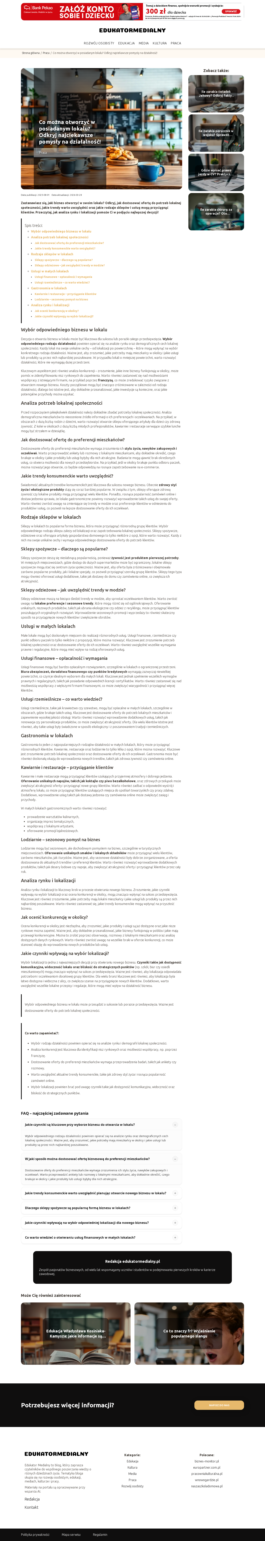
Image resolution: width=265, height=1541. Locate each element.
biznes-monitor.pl (207, 1461)
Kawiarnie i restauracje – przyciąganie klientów (65, 294)
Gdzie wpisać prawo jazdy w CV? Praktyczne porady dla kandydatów (216, 172)
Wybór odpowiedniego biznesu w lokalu (61, 231)
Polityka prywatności (35, 1534)
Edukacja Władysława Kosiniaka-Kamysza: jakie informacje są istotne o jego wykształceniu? (76, 1334)
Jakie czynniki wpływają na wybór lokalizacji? (64, 316)
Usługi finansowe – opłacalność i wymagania (63, 276)
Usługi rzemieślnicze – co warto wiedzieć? (62, 282)
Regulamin (100, 1534)
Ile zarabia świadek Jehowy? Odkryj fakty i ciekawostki (216, 94)
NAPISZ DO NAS (219, 1405)
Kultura (160, 43)
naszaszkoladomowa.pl (207, 1486)
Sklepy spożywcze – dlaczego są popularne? (64, 260)
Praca (176, 43)
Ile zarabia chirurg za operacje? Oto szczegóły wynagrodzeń (216, 212)
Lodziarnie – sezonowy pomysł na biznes (61, 299)
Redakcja (32, 1499)
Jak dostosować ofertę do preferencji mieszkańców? (69, 243)
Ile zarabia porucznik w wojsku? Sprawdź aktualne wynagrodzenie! (216, 133)
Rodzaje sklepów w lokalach (52, 254)
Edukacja (126, 43)
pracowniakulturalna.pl (207, 1473)
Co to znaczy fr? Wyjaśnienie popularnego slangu (189, 1333)
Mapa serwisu (71, 1534)
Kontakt (31, 1507)
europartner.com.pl (206, 1467)
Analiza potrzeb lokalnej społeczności (59, 237)
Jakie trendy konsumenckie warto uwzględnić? (65, 248)
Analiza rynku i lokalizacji (50, 305)
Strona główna (31, 52)
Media (144, 43)
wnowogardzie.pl (207, 1480)
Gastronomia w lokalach (49, 288)
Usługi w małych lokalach (50, 271)
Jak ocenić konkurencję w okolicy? (57, 310)
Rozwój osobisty (99, 43)
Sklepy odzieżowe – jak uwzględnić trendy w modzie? (70, 265)
